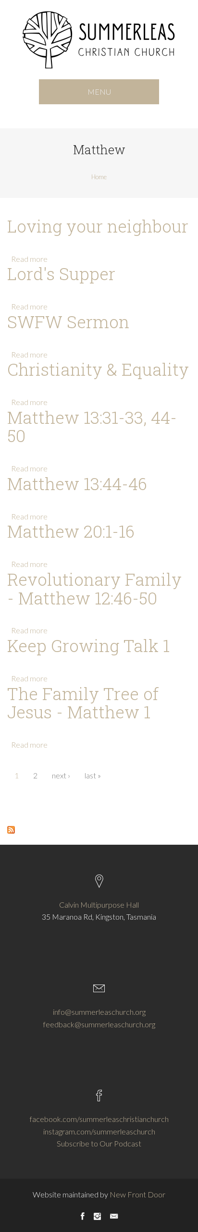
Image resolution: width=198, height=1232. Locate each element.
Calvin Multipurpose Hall (99, 904)
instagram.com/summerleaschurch (99, 1131)
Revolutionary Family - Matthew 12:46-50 (94, 588)
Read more (29, 258)
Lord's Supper (61, 273)
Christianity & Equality (98, 369)
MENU (99, 91)
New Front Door (137, 1194)
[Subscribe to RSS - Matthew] (11, 828)
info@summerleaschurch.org (99, 1011)
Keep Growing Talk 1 (88, 645)
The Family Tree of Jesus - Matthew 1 (83, 703)
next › (61, 775)
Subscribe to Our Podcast (99, 1143)
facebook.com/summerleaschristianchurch (99, 1118)
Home (99, 177)
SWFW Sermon (68, 321)
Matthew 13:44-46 (77, 483)
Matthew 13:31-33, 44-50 (92, 426)
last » (93, 775)
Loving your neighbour (97, 226)
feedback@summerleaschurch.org (99, 1024)
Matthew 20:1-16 (71, 531)
